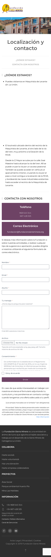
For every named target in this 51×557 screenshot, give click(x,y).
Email (5, 275)
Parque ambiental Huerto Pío (16, 486)
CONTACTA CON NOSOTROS (25, 64)
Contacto (5, 519)
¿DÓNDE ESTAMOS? (25, 60)
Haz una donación (10, 464)
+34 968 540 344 (14, 505)
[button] (25, 550)
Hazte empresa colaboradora (15, 468)
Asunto (5, 288)
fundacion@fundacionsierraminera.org (25, 232)
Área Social (7, 482)
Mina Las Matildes (10, 491)
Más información (42, 417)
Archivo (5, 338)
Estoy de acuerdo (13, 373)
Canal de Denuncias (9, 522)
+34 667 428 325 (14, 509)
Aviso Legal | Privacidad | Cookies (25, 540)
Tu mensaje (7, 301)
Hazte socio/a (8, 455)
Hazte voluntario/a (10, 459)
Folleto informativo (17, 519)
